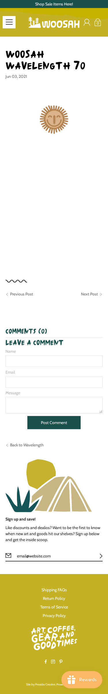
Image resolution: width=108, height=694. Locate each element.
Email (10, 372)
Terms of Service (54, 607)
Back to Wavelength (27, 444)
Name (10, 351)
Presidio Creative (45, 684)
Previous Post (21, 294)
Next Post (89, 294)
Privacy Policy (54, 615)
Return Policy (54, 598)
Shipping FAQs (54, 589)
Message (12, 392)
